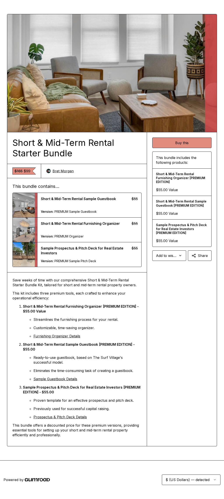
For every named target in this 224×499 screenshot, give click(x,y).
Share (203, 255)
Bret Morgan (63, 171)
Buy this (182, 143)
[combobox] (169, 255)
